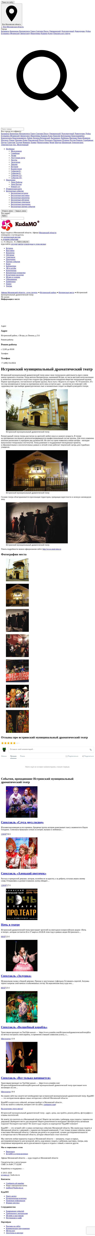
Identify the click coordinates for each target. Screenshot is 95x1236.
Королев (56, 136)
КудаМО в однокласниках (17, 1154)
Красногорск (6, 138)
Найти (4, 216)
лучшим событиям (10, 239)
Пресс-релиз (11, 1196)
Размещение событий (15, 1211)
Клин (50, 33)
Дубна (88, 31)
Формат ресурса (12, 1203)
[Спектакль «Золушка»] (47, 956)
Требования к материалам (17, 1213)
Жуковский (15, 33)
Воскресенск (24, 31)
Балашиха (5, 31)
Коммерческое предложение (18, 1228)
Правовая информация (15, 1201)
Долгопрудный (67, 31)
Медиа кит (10, 1231)
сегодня (14, 244)
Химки (33, 142)
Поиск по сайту (7, 2)
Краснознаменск (19, 138)
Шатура (58, 142)
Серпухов (11, 142)
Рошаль (79, 140)
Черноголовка (43, 142)
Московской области (47, 233)
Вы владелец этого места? (12, 1109)
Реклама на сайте (13, 1226)
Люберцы (65, 138)
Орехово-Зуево (21, 140)
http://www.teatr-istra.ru (52, 549)
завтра (20, 244)
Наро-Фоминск (83, 138)
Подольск (49, 140)
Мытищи (73, 138)
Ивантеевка (35, 33)
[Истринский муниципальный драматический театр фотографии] (47, 570)
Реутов (73, 140)
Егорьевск (5, 33)
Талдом (19, 142)
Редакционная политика (16, 1198)
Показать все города (61, 33)
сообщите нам (49, 1104)
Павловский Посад (36, 140)
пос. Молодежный (20, 145)
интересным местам (12, 237)
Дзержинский (55, 31)
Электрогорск (77, 142)
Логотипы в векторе (14, 1233)
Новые (4, 756)
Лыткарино (55, 138)
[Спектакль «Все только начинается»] (47, 1058)
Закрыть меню (20, 211)
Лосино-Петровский (41, 138)
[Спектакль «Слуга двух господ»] (47, 802)
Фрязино (26, 142)
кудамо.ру (5, 1175)
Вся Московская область (12, 27)
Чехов (51, 142)
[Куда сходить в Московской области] (28, 230)
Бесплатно (6, 1039)
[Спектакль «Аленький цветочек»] (47, 853)
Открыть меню (7, 211)
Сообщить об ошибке (15, 1183)
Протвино (57, 140)
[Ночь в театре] (47, 905)
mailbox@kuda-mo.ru (14, 1188)
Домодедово (79, 31)
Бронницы (14, 31)
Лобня (29, 138)
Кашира (44, 33)
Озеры (11, 140)
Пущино (65, 140)
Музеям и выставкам (15, 1216)
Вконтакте (10, 1152)
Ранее (22, 756)
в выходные (29, 244)
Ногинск (4, 140)
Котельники (66, 136)
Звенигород (25, 33)
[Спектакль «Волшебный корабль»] (47, 1007)
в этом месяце (40, 244)
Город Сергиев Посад (39, 31)
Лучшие (13, 756)
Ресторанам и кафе (14, 1218)
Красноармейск (77, 136)
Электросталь (6, 145)
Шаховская (66, 142)
